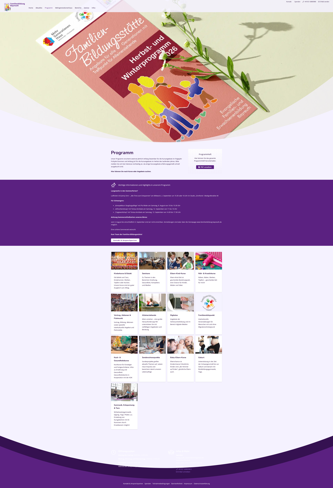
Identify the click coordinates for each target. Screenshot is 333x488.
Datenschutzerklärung (202, 484)
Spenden (297, 2)
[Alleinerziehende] (152, 314)
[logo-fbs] (14, 7)
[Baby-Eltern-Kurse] (180, 359)
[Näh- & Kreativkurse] (208, 272)
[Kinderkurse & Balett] (124, 272)
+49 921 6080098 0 (184, 469)
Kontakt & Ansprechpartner (133, 484)
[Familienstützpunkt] (208, 314)
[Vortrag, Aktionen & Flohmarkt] (124, 314)
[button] (96, 8)
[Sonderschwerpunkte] (152, 359)
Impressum (188, 484)
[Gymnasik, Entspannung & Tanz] (124, 406)
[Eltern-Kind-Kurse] (180, 272)
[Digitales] (180, 314)
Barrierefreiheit (176, 484)
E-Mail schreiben (184, 472)
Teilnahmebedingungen (161, 484)
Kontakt (288, 2)
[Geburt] (208, 359)
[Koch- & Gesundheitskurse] (124, 359)
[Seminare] (152, 272)
